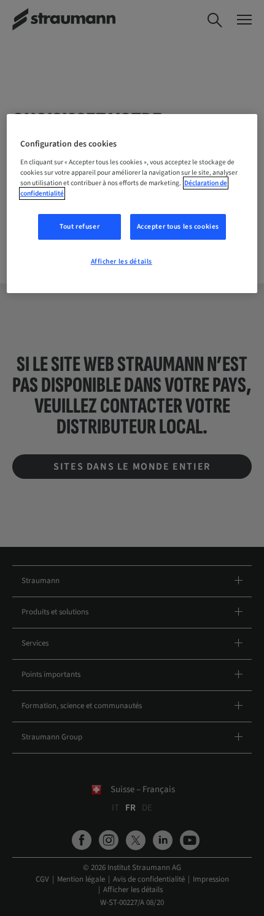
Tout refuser (79, 226)
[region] (132, 203)
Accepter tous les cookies (178, 226)
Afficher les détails (121, 261)
